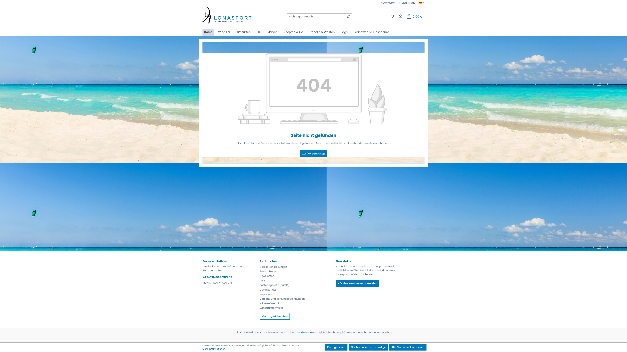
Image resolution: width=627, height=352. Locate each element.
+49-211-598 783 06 (217, 277)
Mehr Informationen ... (214, 349)
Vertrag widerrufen (275, 316)
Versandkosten (302, 332)
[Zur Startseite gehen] (226, 16)
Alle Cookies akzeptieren (407, 347)
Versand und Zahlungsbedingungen (282, 299)
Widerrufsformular (271, 308)
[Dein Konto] (400, 15)
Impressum (267, 294)
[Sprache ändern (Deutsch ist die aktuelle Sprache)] (422, 3)
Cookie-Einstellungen (273, 267)
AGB (262, 280)
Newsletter (388, 3)
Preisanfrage (407, 3)
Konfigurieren (336, 347)
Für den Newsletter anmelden (357, 283)
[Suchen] (348, 16)
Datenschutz (268, 290)
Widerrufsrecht (269, 303)
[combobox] (316, 16)
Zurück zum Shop (313, 153)
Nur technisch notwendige (368, 347)
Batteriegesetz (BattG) (274, 285)
